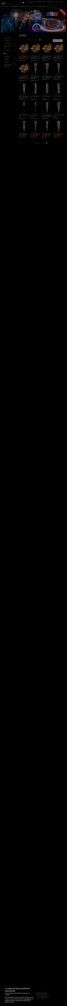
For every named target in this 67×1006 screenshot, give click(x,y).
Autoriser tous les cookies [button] (42, 993)
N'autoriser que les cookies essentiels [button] (42, 996)
